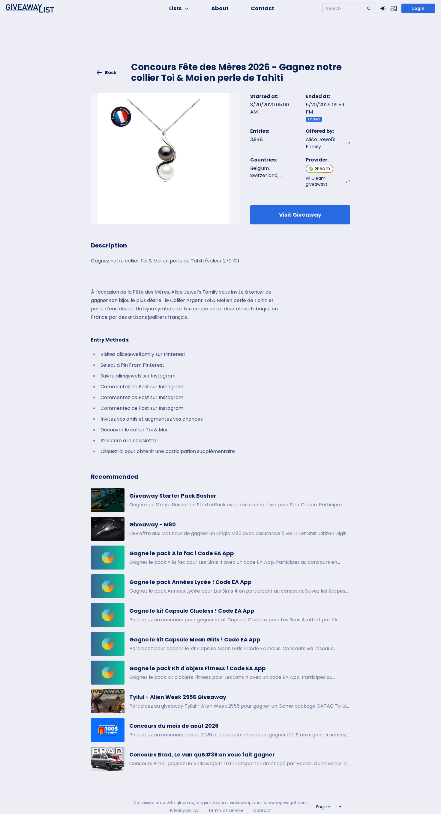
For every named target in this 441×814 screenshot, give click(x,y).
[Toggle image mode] (394, 8)
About (220, 8)
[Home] (30, 8)
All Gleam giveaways (317, 181)
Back (110, 72)
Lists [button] (175, 8)
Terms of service (226, 810)
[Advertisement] (220, 44)
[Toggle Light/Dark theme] (383, 8)
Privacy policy (184, 810)
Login (418, 8)
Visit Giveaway (300, 214)
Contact (262, 8)
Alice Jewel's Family (320, 143)
